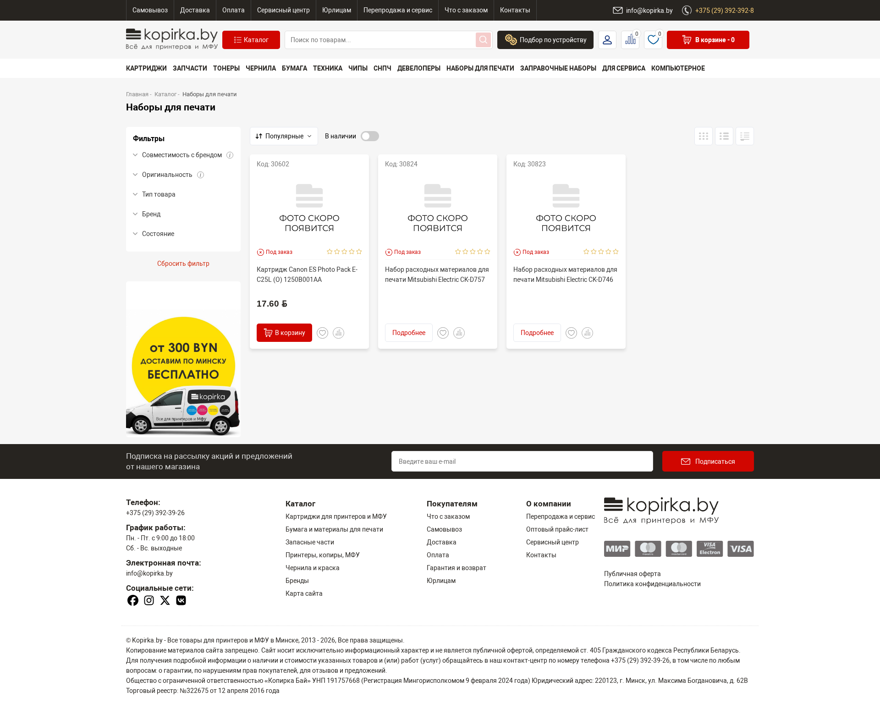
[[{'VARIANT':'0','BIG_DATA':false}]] (724, 136)
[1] (330, 252)
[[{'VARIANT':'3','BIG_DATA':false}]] (703, 136)
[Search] (483, 40)
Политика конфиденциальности (652, 584)
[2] (337, 252)
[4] (352, 252)
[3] (344, 252)
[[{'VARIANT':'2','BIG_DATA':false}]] (745, 136)
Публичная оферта (632, 573)
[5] (359, 252)
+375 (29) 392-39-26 (155, 512)
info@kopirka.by (149, 573)
